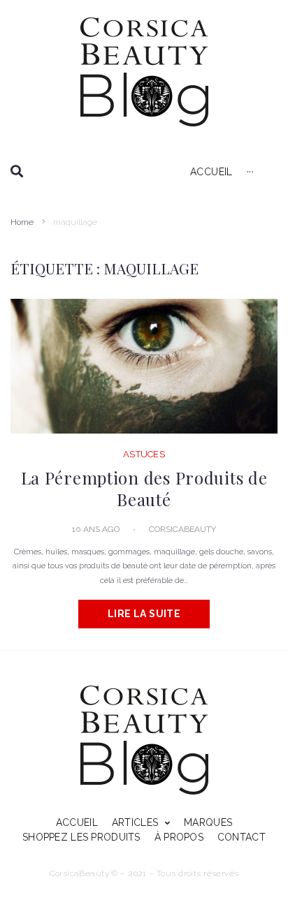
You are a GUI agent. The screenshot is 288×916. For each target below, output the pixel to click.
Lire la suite (144, 613)
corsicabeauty (182, 529)
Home (22, 222)
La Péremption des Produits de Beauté (144, 488)
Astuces (144, 454)
